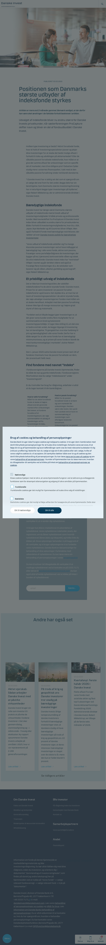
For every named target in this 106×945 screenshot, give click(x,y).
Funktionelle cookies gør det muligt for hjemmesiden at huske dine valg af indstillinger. (48, 486)
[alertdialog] (53, 472)
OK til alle (49, 510)
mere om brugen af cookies (77, 456)
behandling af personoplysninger (29, 459)
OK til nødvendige (22, 510)
